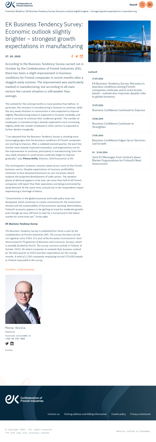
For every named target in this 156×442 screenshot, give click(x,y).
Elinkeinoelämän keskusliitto (19, 4)
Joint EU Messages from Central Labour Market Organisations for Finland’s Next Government (116, 160)
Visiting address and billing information (85, 414)
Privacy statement (140, 414)
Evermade (144, 431)
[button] (142, 4)
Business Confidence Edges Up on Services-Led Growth (119, 142)
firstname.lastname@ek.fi (18, 336)
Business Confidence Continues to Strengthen (113, 125)
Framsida (9, 11)
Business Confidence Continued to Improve (118, 110)
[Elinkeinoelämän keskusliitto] (24, 399)
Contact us (54, 414)
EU (93, 152)
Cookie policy (118, 414)
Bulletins (20, 11)
